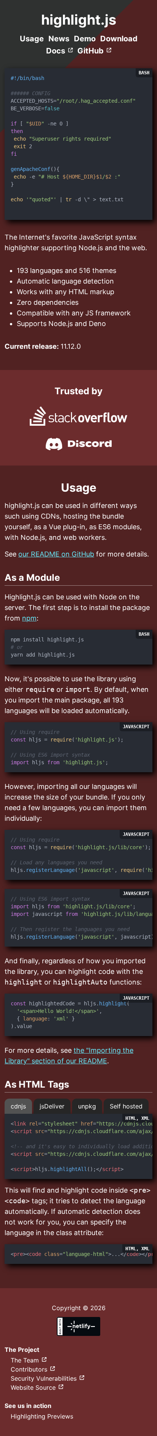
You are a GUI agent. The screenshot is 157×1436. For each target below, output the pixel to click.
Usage (32, 38)
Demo (85, 38)
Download (119, 38)
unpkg (87, 1106)
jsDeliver (52, 1106)
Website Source (33, 1387)
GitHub (90, 50)
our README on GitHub (56, 554)
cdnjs (18, 1106)
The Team (25, 1360)
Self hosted (126, 1106)
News (58, 38)
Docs (55, 50)
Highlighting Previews (42, 1416)
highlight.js (78, 19)
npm (29, 618)
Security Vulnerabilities (44, 1378)
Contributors (29, 1369)
